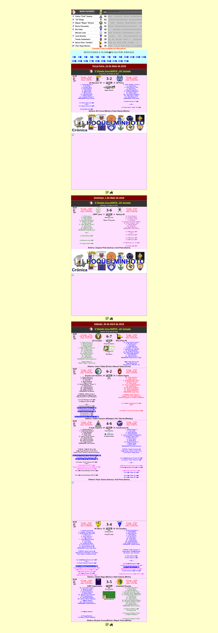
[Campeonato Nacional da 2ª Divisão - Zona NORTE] (91, 72)
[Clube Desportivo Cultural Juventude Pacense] (120, 584)
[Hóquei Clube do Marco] (98, 527)
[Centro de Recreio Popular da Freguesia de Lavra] (98, 213)
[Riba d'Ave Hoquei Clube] (120, 339)
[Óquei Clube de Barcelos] (98, 81)
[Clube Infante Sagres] (120, 374)
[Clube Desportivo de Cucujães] (98, 339)
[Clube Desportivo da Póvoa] (120, 81)
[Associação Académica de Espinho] (98, 426)
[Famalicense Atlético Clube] (120, 426)
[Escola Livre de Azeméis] (98, 374)
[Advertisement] (109, 5)
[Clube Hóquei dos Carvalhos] (119, 527)
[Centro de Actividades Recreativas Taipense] (98, 584)
